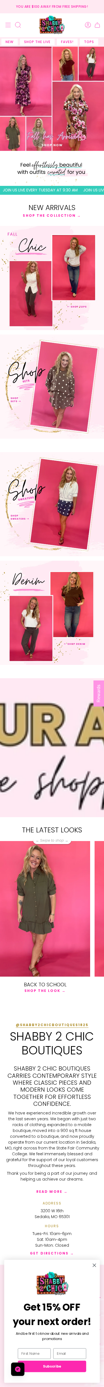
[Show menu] (7, 24)
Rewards (98, 693)
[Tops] (52, 278)
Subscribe (52, 1366)
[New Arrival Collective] (52, 504)
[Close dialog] (94, 1265)
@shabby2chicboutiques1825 (52, 1024)
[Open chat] (17, 1369)
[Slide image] (52, 99)
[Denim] (52, 613)
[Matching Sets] (52, 387)
